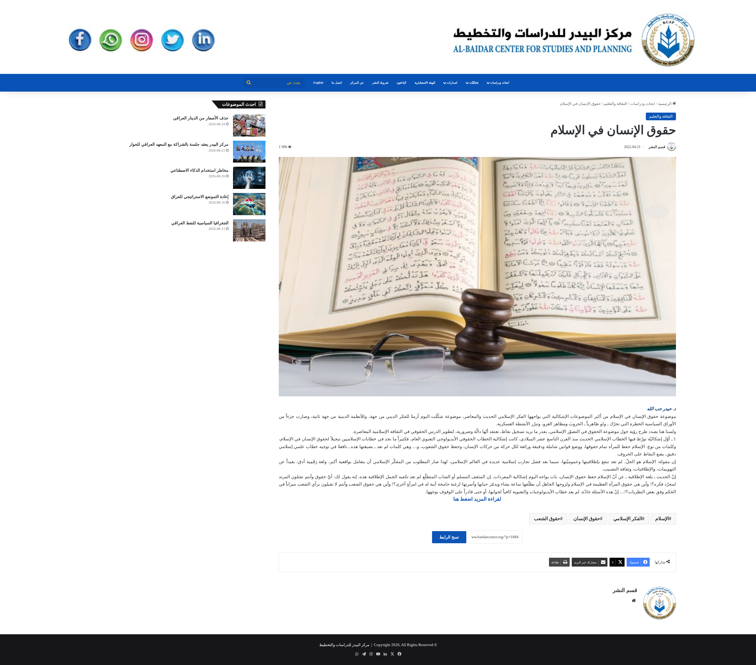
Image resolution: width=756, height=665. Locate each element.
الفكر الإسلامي (627, 518)
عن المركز (357, 82)
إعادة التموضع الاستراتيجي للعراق (200, 196)
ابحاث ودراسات (499, 82)
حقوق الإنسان (586, 518)
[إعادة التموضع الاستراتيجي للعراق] (249, 204)
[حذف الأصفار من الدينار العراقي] (249, 125)
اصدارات (452, 82)
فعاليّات (473, 82)
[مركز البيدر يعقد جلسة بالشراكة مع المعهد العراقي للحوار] (249, 152)
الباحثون (401, 82)
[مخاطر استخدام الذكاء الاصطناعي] (249, 178)
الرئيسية (665, 103)
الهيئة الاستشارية (425, 82)
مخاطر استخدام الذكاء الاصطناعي (199, 170)
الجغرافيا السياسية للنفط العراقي (200, 223)
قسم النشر (657, 147)
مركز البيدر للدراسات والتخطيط (344, 645)
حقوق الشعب (547, 518)
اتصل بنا (337, 82)
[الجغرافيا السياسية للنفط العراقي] (249, 230)
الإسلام (662, 518)
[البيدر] (378, 37)
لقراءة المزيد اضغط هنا (477, 499)
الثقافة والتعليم (615, 103)
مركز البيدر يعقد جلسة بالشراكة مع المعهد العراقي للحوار (179, 144)
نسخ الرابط (449, 537)
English (318, 82)
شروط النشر (380, 82)
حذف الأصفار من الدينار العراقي (201, 118)
